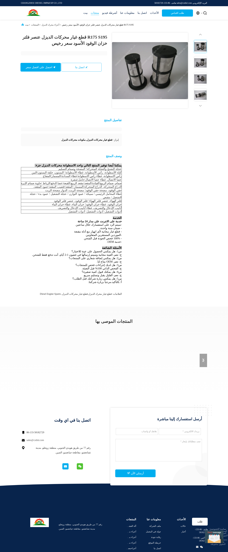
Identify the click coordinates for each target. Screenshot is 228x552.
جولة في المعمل (153, 531)
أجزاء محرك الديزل (50, 25)
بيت (85, 12)
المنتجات (35, 25)
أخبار (183, 531)
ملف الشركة (155, 526)
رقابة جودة (156, 537)
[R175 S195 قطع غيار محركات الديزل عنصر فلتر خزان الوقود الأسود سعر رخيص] (150, 70)
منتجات (95, 12)
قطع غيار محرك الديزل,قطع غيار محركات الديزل (87, 294)
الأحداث (154, 12)
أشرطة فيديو (109, 12)
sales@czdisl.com (35, 440)
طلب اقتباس (177, 13)
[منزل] (33, 13)
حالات (183, 526)
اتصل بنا (142, 12)
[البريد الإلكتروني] (69, 468)
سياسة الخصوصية (218, 529)
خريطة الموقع (154, 543)
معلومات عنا (127, 12)
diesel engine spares (50, 294)
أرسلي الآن (137, 473)
